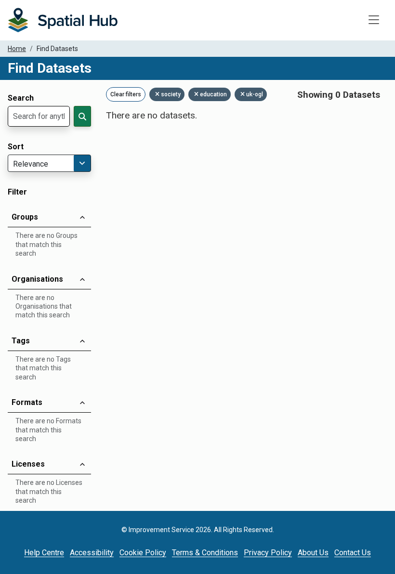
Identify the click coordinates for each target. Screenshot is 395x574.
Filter (17, 192)
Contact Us (352, 552)
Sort (16, 147)
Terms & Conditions (205, 552)
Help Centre (44, 552)
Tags (21, 340)
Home (17, 48)
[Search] (82, 116)
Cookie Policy (142, 552)
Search (21, 98)
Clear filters (125, 94)
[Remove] (158, 94)
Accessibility (92, 552)
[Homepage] (63, 20)
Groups (25, 217)
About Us (313, 552)
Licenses (28, 464)
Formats (27, 402)
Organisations (37, 279)
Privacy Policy (268, 552)
